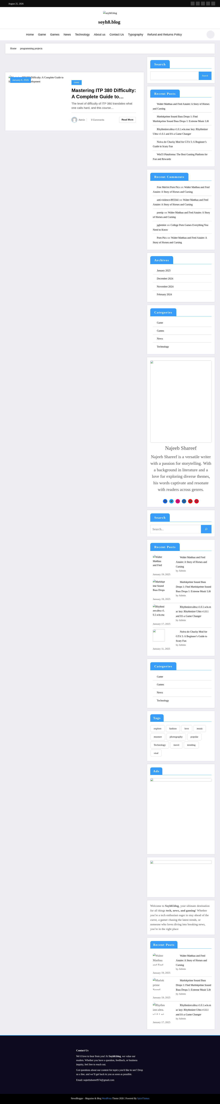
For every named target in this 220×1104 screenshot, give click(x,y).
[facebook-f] (193, 3)
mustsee (158, 736)
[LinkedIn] (184, 501)
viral (156, 753)
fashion (173, 728)
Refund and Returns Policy (164, 34)
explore (157, 728)
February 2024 (164, 294)
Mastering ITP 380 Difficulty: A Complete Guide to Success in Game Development (104, 94)
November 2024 (165, 286)
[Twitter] (171, 501)
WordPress (107, 1098)
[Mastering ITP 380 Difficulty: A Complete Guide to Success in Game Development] (38, 79)
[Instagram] (178, 501)
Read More (127, 119)
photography (176, 736)
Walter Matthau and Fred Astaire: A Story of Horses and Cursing (191, 562)
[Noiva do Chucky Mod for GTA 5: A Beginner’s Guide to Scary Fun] (159, 635)
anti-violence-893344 (167, 199)
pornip (160, 212)
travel (176, 745)
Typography (135, 34)
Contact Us (117, 34)
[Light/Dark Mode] (210, 35)
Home (30, 34)
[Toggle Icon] (7, 34)
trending (191, 745)
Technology (82, 34)
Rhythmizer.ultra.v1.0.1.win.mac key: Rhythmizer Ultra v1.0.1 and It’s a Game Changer (193, 612)
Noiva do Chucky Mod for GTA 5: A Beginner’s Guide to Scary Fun (191, 636)
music (200, 728)
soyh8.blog (109, 22)
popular (194, 736)
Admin (82, 120)
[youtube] (213, 3)
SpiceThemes (143, 1098)
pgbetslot (161, 225)
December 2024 (165, 278)
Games (54, 34)
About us (99, 34)
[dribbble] (203, 3)
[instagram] (208, 3)
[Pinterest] (196, 501)
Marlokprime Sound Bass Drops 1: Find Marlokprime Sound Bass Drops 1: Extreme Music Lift (193, 587)
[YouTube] (190, 501)
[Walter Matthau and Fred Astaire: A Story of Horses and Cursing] (159, 561)
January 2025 (164, 270)
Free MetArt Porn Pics (168, 187)
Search (160, 64)
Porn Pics (162, 237)
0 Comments (97, 120)
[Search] (200, 35)
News (67, 34)
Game (42, 34)
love (187, 728)
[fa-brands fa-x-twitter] (198, 3)
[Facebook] (165, 501)
